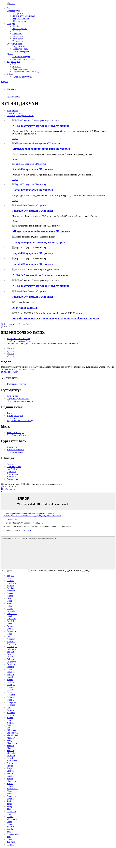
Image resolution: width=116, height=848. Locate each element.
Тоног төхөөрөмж (21, 51)
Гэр (8, 8)
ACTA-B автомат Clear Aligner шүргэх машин (40, 125)
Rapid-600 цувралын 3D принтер (32, 169)
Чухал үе (16, 66)
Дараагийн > (9, 324)
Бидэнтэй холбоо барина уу (25, 71)
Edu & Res (17, 31)
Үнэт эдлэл (17, 38)
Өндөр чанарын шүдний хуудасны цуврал (38, 242)
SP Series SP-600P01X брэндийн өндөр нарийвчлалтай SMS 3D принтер (56, 318)
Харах (15, 138)
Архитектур (18, 36)
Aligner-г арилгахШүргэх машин (20, 19)
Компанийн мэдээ (21, 56)
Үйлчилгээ (12, 74)
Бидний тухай (13, 61)
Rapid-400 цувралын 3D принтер (32, 189)
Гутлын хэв (17, 41)
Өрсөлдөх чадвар (20, 69)
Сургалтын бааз (14, 44)
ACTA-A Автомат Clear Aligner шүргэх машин (40, 274)
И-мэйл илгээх (8, 489)
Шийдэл (11, 23)
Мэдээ (10, 54)
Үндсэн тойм (18, 46)
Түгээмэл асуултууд (22, 77)
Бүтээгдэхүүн (13, 11)
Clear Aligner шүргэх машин (20, 115)
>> (17, 324)
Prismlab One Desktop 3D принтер (33, 210)
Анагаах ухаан (19, 28)
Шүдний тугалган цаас (23, 16)
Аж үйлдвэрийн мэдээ (23, 59)
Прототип (17, 33)
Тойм (15, 64)
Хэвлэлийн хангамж (24, 307)
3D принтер (18, 13)
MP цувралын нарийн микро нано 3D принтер (41, 148)
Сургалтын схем (20, 49)
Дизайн (16, 26)
